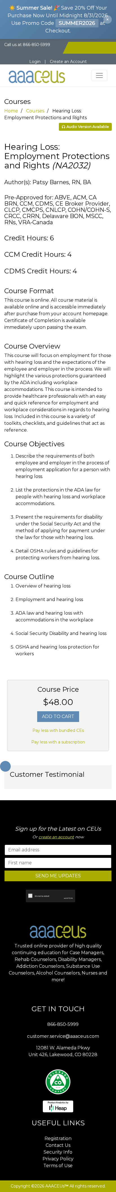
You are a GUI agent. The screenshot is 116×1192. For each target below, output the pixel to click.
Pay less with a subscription (58, 742)
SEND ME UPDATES (58, 875)
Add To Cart (58, 716)
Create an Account (68, 61)
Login (35, 61)
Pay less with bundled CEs (58, 730)
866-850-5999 (63, 1024)
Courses (35, 111)
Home (11, 111)
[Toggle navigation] (99, 75)
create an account (56, 836)
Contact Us (58, 1145)
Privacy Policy (58, 1158)
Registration (58, 1138)
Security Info (58, 1152)
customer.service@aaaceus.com (63, 1036)
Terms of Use (58, 1165)
